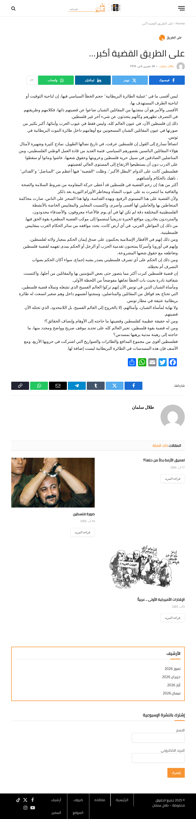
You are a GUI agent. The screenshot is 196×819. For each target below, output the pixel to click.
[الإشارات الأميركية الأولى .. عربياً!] (143, 568)
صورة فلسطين (84, 514)
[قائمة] (181, 8)
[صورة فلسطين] (53, 483)
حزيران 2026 (171, 677)
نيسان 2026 (171, 693)
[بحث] (14, 8)
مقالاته (99, 800)
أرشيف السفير (56, 806)
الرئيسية (122, 800)
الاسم (180, 730)
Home (180, 23)
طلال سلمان (166, 66)
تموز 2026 (172, 668)
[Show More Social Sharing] (32, 80)
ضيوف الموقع (78, 806)
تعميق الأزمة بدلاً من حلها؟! (164, 460)
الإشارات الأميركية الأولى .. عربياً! (161, 599)
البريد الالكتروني (173, 750)
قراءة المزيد (172, 478)
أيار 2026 (173, 685)
